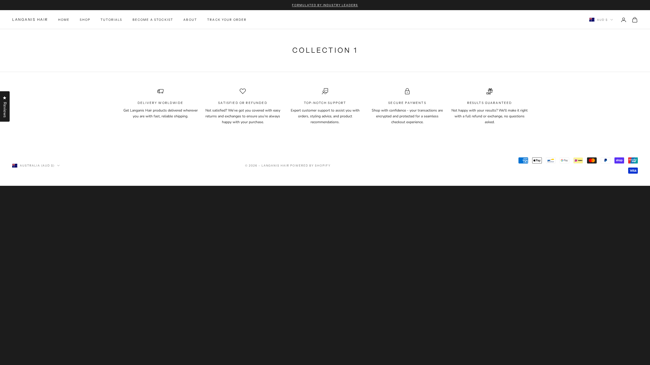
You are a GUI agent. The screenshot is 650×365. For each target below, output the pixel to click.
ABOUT (190, 20)
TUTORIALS (111, 20)
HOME (64, 20)
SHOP (85, 20)
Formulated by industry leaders (325, 5)
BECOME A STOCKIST (153, 20)
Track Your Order (227, 20)
